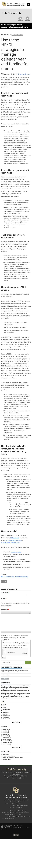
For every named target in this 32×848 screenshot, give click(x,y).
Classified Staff (6, 719)
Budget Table (6, 717)
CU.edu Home (20, 20)
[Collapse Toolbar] (29, 613)
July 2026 (5, 731)
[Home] (13, 6)
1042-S (4, 704)
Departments (27, 20)
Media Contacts (20, 802)
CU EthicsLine (20, 814)
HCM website (14, 538)
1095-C (4, 706)
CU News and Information (23, 800)
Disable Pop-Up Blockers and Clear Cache (13, 757)
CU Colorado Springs (10, 803)
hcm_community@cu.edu (13, 540)
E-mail (3, 598)
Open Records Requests (22, 805)
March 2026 (5, 736)
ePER (7, 576)
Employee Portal (6, 759)
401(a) (4, 707)
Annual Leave (6, 712)
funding (11, 576)
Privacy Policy (23, 827)
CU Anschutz (12, 807)
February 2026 (6, 737)
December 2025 (6, 740)
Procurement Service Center (8, 818)
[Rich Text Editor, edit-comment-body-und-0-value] (16, 622)
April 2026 (5, 734)
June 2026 (5, 732)
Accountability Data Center (23, 812)
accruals (5, 710)
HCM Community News (17, 34)
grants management (21, 576)
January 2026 (6, 739)
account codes (6, 709)
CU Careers (12, 810)
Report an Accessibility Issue (23, 816)
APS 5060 (5, 714)
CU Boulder (12, 802)
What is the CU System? (9, 800)
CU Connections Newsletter (8, 812)
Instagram (14, 835)
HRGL (3, 576)
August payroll (6, 715)
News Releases (20, 803)
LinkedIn (17, 835)
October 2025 (6, 744)
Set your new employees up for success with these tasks (16, 686)
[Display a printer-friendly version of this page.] (2, 581)
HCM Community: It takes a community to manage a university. (14, 26)
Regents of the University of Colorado (10, 827)
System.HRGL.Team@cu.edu (10, 542)
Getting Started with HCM (9, 756)
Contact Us (19, 807)
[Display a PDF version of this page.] (5, 581)
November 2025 (6, 742)
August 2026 (6, 729)
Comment (5, 610)
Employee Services (24, 74)
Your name (5, 592)
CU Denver (12, 805)
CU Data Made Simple (22, 810)
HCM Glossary (6, 754)
